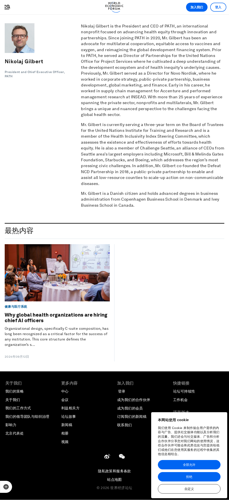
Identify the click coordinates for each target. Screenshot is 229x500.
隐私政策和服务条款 (114, 471)
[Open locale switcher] (6, 487)
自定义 (189, 489)
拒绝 (189, 477)
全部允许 (189, 464)
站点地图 (114, 479)
